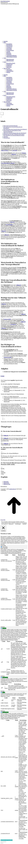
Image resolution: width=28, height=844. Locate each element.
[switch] (1, 628)
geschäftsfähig (9, 224)
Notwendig (4, 547)
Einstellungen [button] (18, 524)
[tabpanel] (14, 587)
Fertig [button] (2, 474)
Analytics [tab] (3, 626)
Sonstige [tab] (2, 691)
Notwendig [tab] (3, 545)
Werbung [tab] (3, 710)
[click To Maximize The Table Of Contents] (2, 113)
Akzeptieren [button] (10, 524)
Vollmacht (13, 154)
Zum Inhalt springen (5, 1)
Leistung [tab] (3, 676)
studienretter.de (12, 489)
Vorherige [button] (3, 472)
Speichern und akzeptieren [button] (7, 840)
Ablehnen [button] (24, 524)
